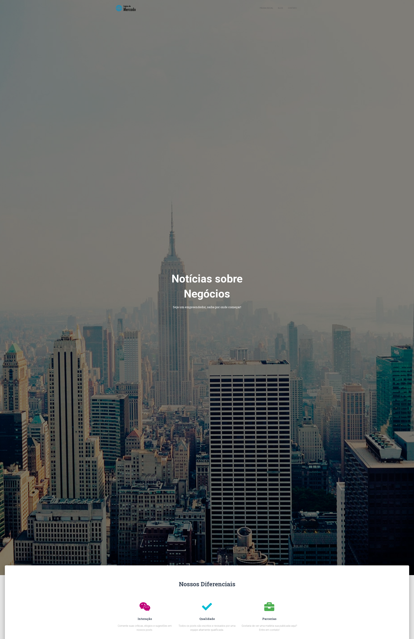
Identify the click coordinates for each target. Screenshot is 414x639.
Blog (280, 8)
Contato (292, 8)
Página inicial (266, 8)
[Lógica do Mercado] (125, 8)
